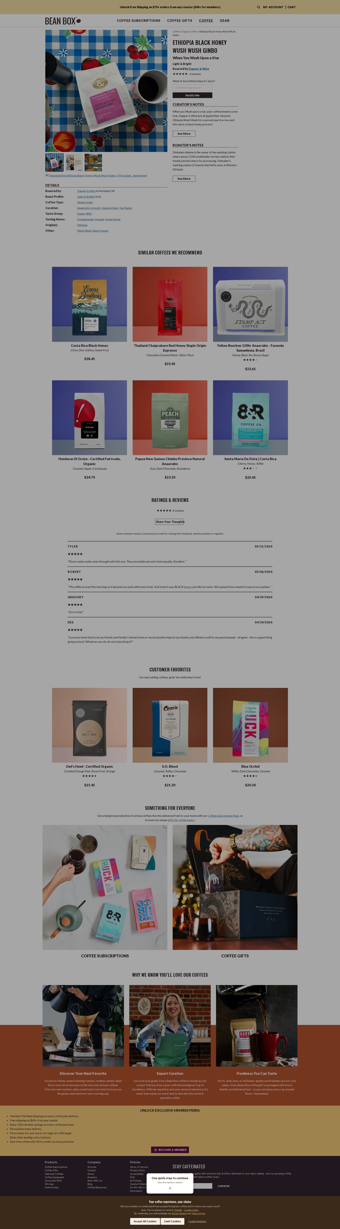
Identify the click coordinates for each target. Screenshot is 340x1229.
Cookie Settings (197, 1221)
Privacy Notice (179, 1213)
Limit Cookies (172, 1221)
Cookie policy (191, 1209)
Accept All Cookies (145, 1221)
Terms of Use (198, 1213)
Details (178, 1209)
